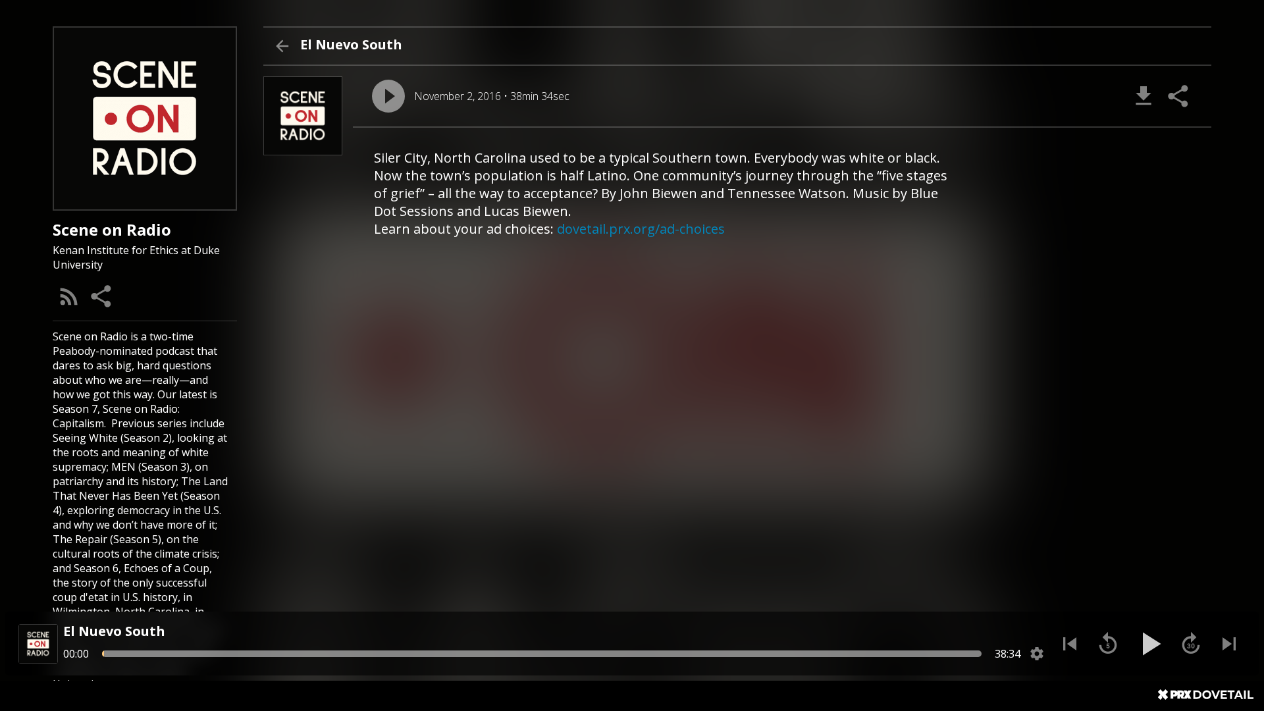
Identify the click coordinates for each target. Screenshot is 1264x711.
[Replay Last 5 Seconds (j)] (1108, 643)
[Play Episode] (388, 96)
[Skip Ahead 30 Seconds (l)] (1190, 643)
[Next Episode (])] (1229, 643)
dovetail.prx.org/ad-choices (641, 229)
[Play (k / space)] (1149, 644)
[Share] (102, 296)
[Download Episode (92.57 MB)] (1143, 96)
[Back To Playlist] (282, 46)
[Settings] (1037, 654)
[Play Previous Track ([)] (1069, 643)
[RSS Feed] (69, 296)
